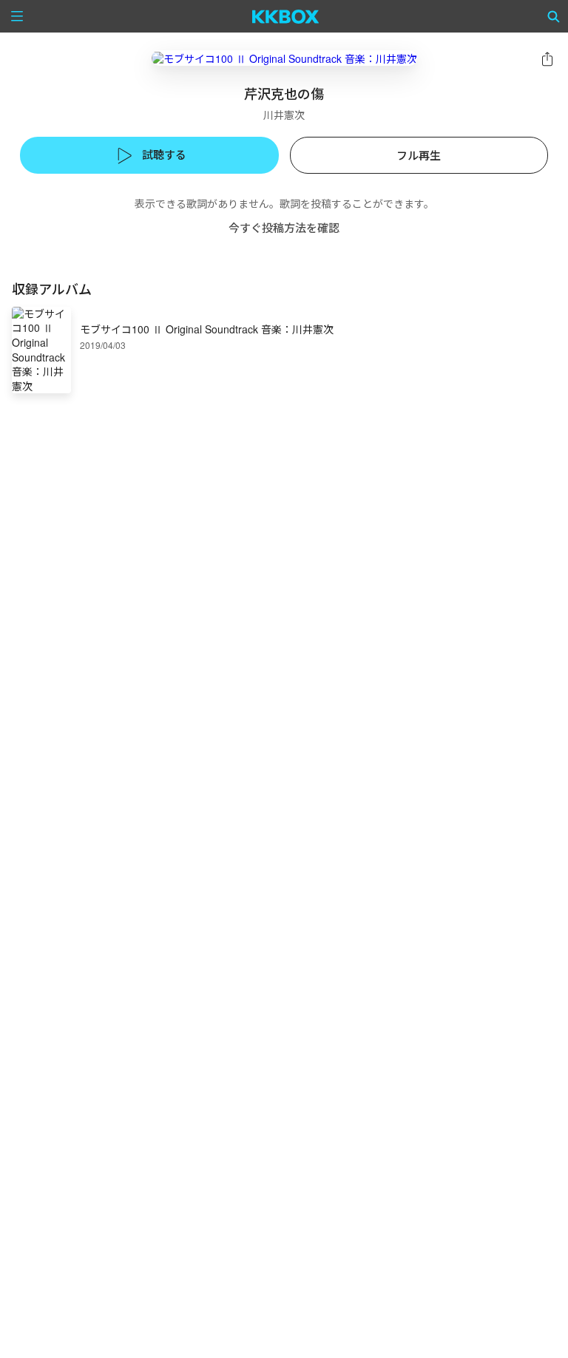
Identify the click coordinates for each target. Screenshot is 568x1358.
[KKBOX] (286, 16)
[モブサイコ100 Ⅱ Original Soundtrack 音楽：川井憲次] (284, 58)
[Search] (554, 16)
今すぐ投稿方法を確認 (284, 227)
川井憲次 (284, 114)
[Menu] (17, 16)
